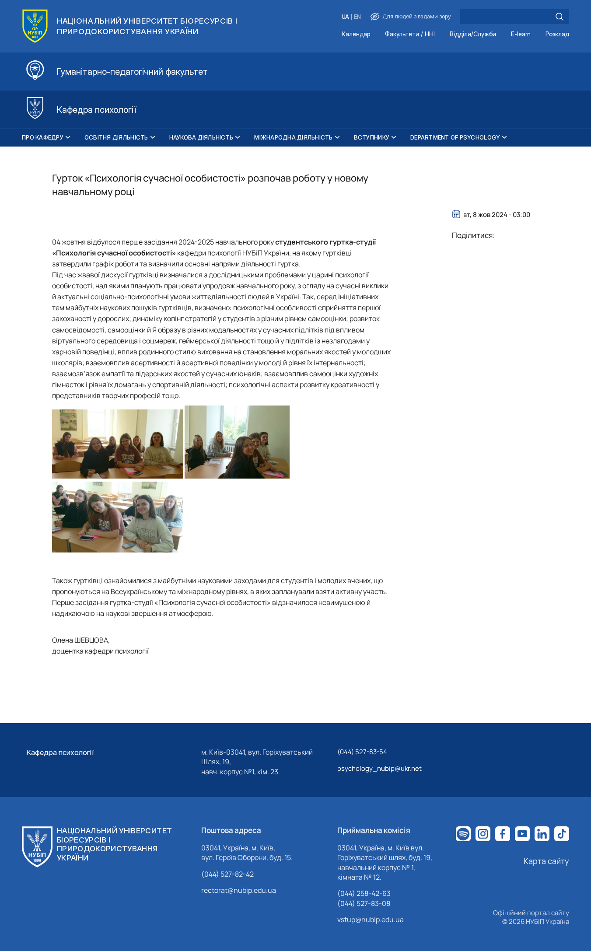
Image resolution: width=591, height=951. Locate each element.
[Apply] (559, 16)
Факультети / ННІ (410, 34)
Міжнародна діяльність (293, 137)
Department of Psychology (455, 137)
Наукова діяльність (201, 137)
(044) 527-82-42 (227, 874)
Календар (356, 34)
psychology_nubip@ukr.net (379, 768)
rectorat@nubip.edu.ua (238, 890)
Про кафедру (42, 137)
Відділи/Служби (473, 34)
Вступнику (371, 137)
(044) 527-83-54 (362, 751)
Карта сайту (546, 861)
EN (357, 17)
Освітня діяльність (116, 137)
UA (345, 17)
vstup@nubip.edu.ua (370, 919)
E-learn (521, 34)
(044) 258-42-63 (364, 893)
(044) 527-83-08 (363, 903)
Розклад (557, 34)
